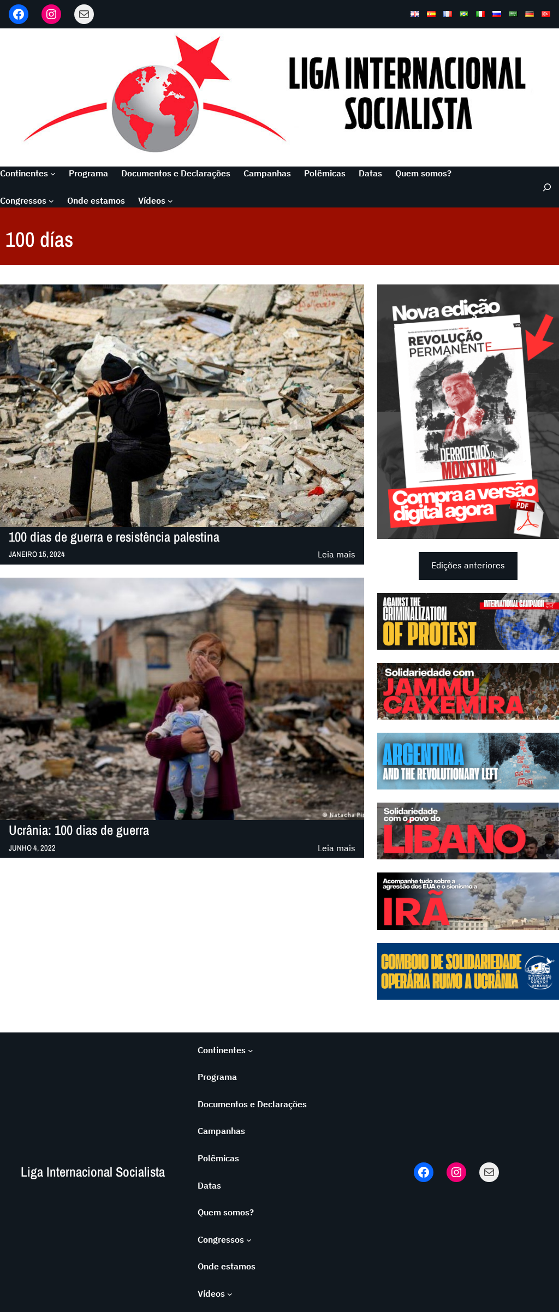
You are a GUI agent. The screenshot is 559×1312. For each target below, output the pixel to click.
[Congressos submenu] (51, 201)
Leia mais (336, 555)
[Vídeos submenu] (170, 201)
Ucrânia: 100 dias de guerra (79, 830)
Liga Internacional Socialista (93, 1172)
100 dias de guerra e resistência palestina (114, 537)
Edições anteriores (468, 565)
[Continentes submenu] (53, 173)
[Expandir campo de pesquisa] (543, 187)
